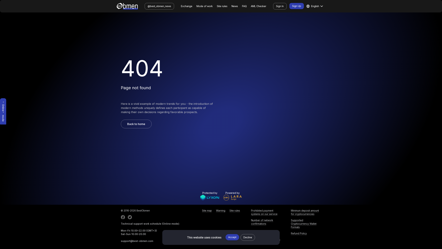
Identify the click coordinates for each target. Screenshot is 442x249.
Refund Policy (299, 233)
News (235, 6)
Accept (232, 237)
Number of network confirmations (262, 222)
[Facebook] (123, 217)
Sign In (280, 6)
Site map (207, 210)
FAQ (244, 6)
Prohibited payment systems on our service (264, 212)
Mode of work (204, 6)
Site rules (222, 6)
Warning (220, 210)
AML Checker (258, 6)
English (315, 6)
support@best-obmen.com (137, 240)
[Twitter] (130, 217)
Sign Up (296, 5)
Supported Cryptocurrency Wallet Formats (303, 224)
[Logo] (127, 6)
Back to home (136, 124)
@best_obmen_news (159, 6)
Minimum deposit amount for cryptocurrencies (305, 212)
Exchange (186, 6)
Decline (247, 237)
